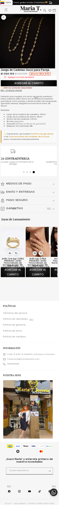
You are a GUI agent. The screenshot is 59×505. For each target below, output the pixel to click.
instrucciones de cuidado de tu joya (29, 136)
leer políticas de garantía (31, 123)
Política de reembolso (15, 318)
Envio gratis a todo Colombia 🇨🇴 (31, 2)
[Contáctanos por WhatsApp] (53, 492)
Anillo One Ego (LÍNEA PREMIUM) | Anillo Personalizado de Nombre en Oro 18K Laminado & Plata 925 (12, 263)
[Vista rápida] (10, 253)
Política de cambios (14, 336)
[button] (6, 9)
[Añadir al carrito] (16, 253)
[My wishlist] (50, 10)
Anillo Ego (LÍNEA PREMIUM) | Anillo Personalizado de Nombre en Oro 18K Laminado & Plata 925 (37, 263)
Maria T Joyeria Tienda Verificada (37, 503)
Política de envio (12, 330)
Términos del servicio (15, 313)
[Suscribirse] (49, 471)
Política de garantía (42, 134)
